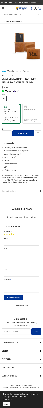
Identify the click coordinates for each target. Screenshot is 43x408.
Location (7, 259)
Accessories (21, 306)
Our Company (8, 367)
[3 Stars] (9, 234)
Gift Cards (6, 359)
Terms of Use (27, 385)
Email (5, 248)
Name (6, 238)
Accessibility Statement (10, 388)
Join (36, 331)
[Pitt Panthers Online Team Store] (21, 8)
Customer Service (10, 343)
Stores (5, 351)
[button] (31, 8)
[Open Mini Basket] (39, 8)
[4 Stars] (12, 234)
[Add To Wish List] (38, 133)
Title (5, 269)
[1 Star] (5, 234)
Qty (3, 129)
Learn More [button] (7, 399)
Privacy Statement (15, 385)
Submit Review (13, 297)
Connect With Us (9, 376)
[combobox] (15, 14)
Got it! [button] (6, 404)
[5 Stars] (14, 234)
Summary (7, 279)
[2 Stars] (7, 234)
